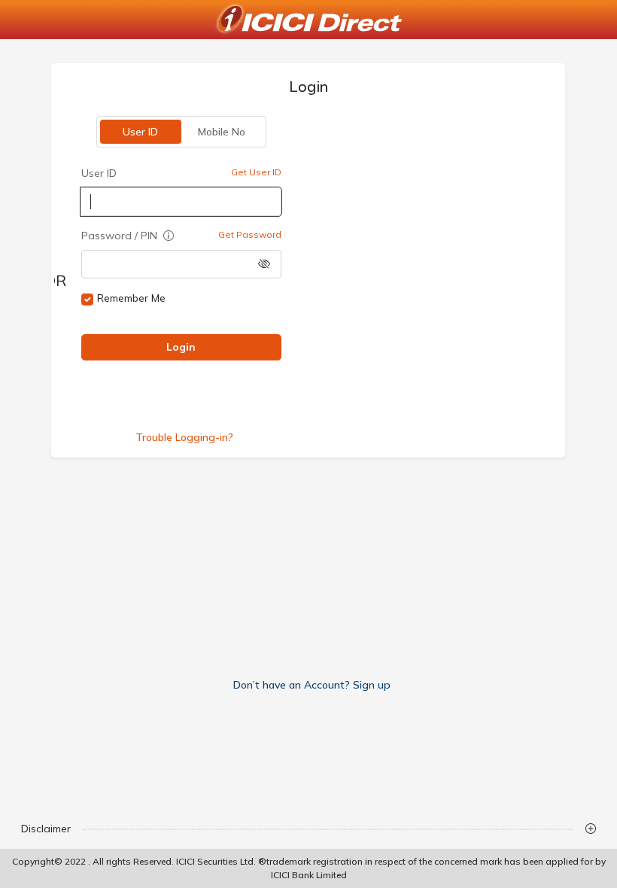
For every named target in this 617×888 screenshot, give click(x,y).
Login (181, 347)
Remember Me (131, 298)
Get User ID (256, 172)
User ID (141, 131)
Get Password (249, 234)
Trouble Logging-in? (184, 437)
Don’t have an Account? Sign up (312, 685)
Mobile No (222, 131)
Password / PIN (120, 235)
